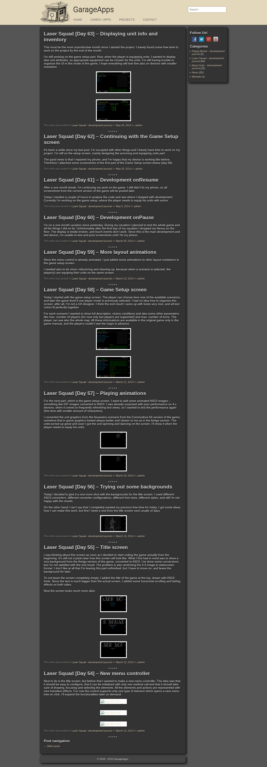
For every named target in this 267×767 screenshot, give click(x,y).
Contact (150, 19)
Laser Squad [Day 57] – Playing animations (95, 393)
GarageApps (93, 9)
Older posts (52, 746)
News (195, 72)
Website (196, 76)
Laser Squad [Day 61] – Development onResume (101, 180)
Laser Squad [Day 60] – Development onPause (99, 217)
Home (77, 19)
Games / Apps (101, 19)
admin (138, 125)
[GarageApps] (55, 23)
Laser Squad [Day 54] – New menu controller (97, 673)
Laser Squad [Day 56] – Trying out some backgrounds (108, 487)
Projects (127, 19)
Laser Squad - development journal (92, 125)
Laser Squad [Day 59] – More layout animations (100, 252)
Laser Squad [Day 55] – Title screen (86, 547)
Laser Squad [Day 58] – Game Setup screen (95, 289)
